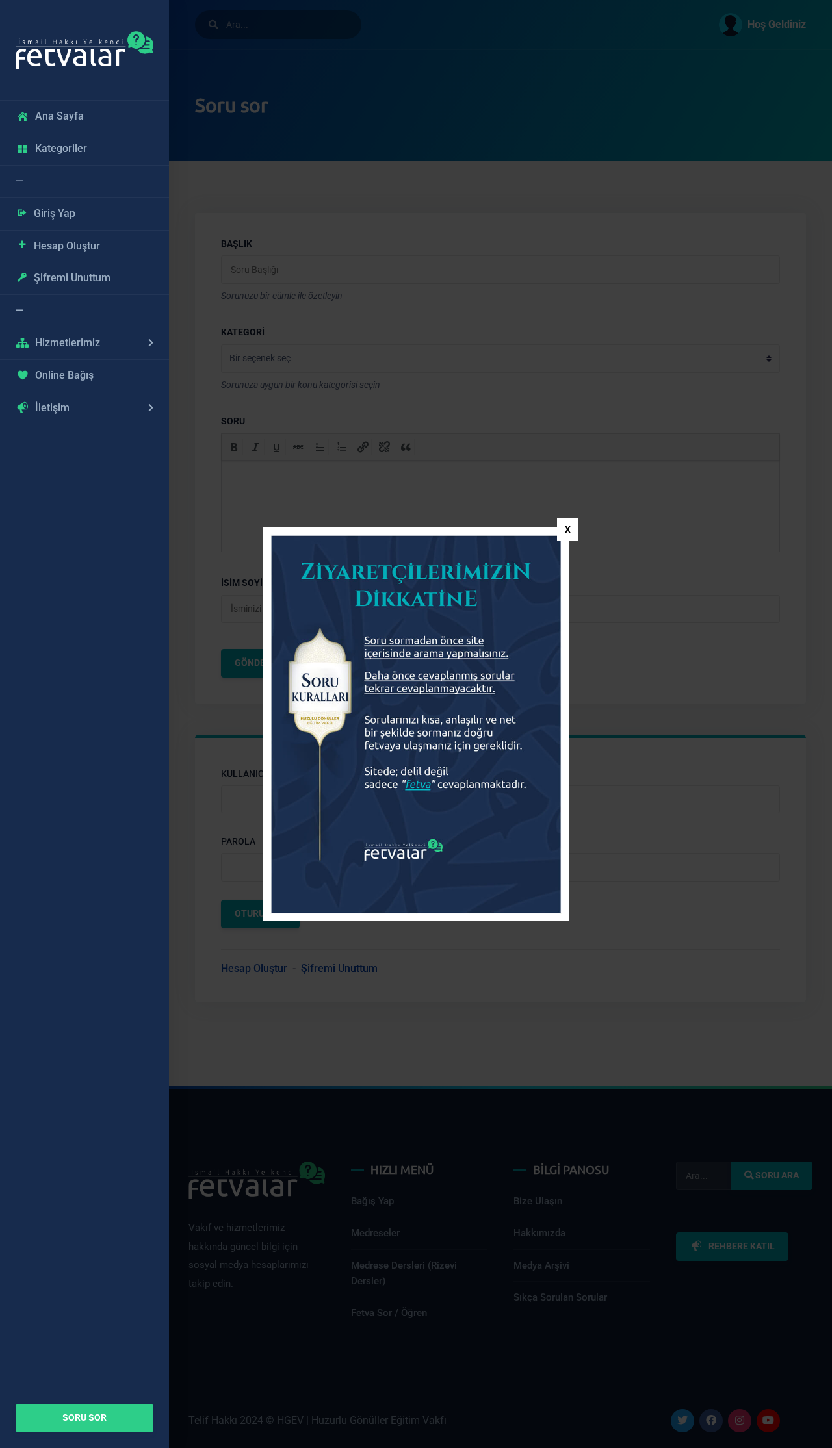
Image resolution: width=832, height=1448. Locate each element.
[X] (567, 529)
